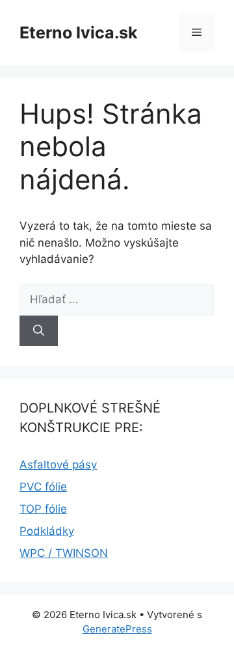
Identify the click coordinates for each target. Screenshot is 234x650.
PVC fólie (43, 486)
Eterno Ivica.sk (79, 32)
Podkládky (47, 530)
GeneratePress (117, 629)
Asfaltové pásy (58, 464)
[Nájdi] (39, 331)
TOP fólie (43, 508)
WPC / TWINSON (64, 553)
